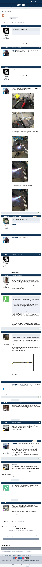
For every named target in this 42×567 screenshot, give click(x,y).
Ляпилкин (9, 14)
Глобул (6, 47)
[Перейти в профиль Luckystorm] (6, 508)
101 (6, 494)
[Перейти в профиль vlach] (6, 488)
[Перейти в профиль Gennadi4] (6, 280)
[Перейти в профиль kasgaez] (6, 31)
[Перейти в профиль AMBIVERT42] (6, 221)
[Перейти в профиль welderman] (6, 446)
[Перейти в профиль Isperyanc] (6, 387)
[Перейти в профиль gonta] (6, 428)
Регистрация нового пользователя (12, 538)
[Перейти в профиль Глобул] (6, 53)
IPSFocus (7, 560)
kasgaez (6, 26)
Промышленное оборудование (34, 560)
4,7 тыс (6, 452)
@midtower (14, 443)
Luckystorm (6, 502)
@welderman (14, 464)
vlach (6, 482)
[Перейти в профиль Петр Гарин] (6, 408)
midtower (6, 331)
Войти (30, 538)
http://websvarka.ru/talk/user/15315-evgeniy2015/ (26, 384)
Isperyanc (6, 381)
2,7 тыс (6, 227)
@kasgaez (14, 50)
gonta (6, 422)
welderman (6, 441)
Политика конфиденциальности (18, 560)
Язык (11, 560)
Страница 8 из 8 (20, 22)
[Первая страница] (2, 22)
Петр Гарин (6, 402)
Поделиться (5, 18)
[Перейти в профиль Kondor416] (6, 299)
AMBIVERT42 (6, 216)
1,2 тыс (6, 343)
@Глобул (13, 224)
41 (6, 37)
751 (6, 513)
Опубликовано (17, 26)
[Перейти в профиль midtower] (6, 337)
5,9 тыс (6, 58)
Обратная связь (26, 560)
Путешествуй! (14, 561)
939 (6, 433)
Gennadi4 (6, 275)
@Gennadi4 (14, 384)
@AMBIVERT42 (15, 237)
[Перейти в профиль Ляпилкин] (3, 15)
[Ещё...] (39, 26)
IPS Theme (3, 560)
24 (6, 286)
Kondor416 (6, 293)
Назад (5, 22)
